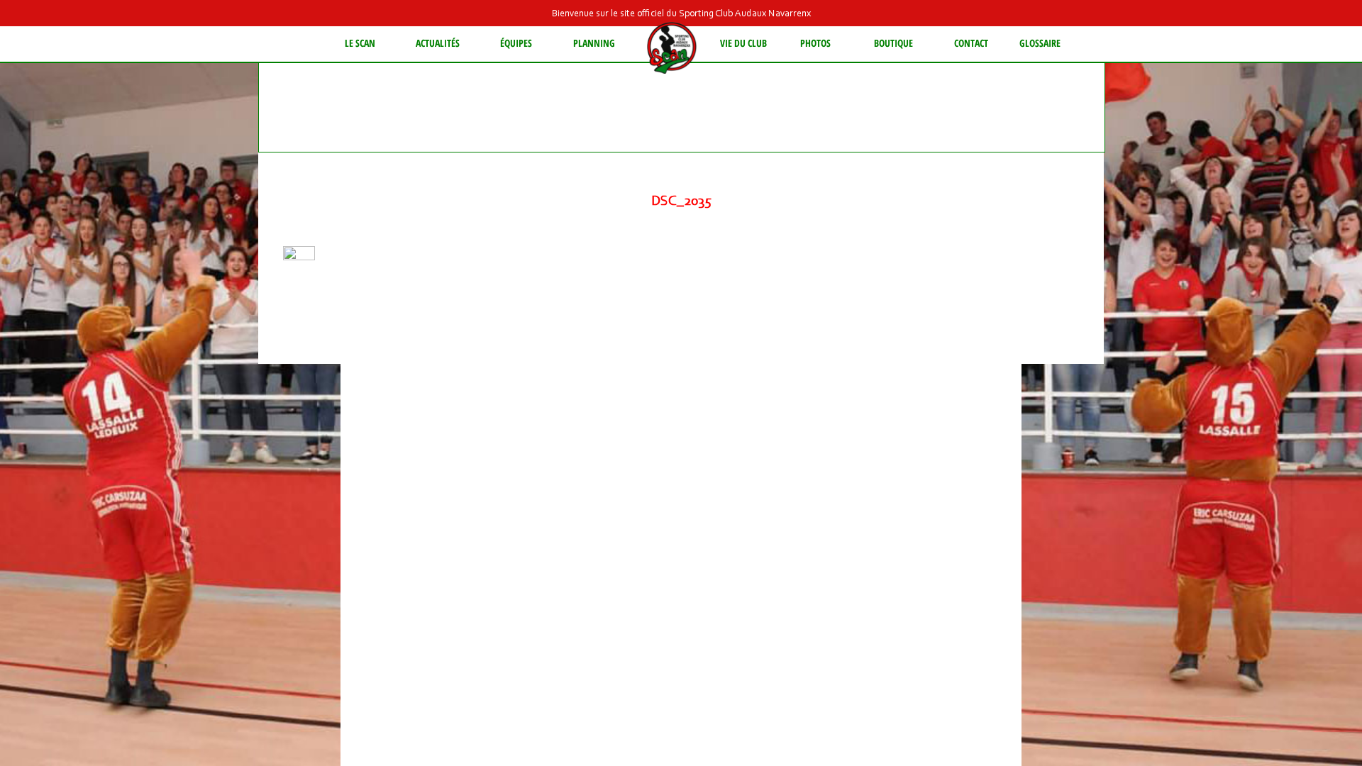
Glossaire (1040, 43)
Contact (971, 43)
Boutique (893, 43)
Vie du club (743, 43)
